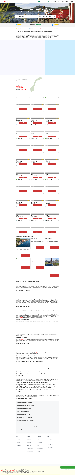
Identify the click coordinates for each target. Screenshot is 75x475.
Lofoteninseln (21, 317)
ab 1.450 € (52, 136)
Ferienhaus (20, 295)
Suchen (58, 1)
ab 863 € (52, 191)
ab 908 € (52, 163)
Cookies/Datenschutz (40, 448)
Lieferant (39, 451)
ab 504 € (37, 122)
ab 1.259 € (37, 177)
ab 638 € (23, 163)
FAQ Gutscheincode (40, 442)
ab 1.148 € (52, 150)
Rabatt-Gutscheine (19, 445)
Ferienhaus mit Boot (54, 283)
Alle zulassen (67, 467)
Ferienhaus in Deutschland (25, 459)
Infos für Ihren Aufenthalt (40, 437)
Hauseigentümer (71, 1)
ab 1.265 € (37, 136)
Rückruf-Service (50, 439)
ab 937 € (23, 218)
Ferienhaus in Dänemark (19, 459)
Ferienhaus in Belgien (44, 459)
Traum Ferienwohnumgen (30, 451)
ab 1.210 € (37, 218)
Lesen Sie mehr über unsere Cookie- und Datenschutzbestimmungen (9, 470)
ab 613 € (23, 122)
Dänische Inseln (29, 445)
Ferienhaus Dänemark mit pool (30, 437)
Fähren (38, 439)
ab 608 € (23, 177)
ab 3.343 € (23, 232)
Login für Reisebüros (50, 444)
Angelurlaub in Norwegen (30, 448)
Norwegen (17, 90)
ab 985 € (23, 150)
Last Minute (18, 442)
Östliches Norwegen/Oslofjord (20, 87)
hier (25, 470)
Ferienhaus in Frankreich (50, 459)
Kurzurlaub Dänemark (29, 439)
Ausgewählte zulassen (67, 469)
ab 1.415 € (52, 122)
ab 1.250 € (52, 177)
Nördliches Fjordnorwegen (19, 84)
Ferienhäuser (37, 352)
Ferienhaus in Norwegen (38, 459)
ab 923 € (37, 191)
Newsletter (66, 1)
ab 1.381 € (52, 232)
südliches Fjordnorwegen (19, 86)
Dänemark (25, 89)
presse (38, 445)
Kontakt (49, 437)
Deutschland (21, 89)
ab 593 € (23, 136)
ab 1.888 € (52, 218)
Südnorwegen (23, 34)
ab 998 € (37, 150)
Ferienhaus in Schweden (32, 459)
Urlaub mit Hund (29, 442)
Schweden (20, 90)
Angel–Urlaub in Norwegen (23, 339)
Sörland (17, 85)
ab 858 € (37, 163)
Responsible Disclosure (50, 447)
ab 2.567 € (37, 232)
